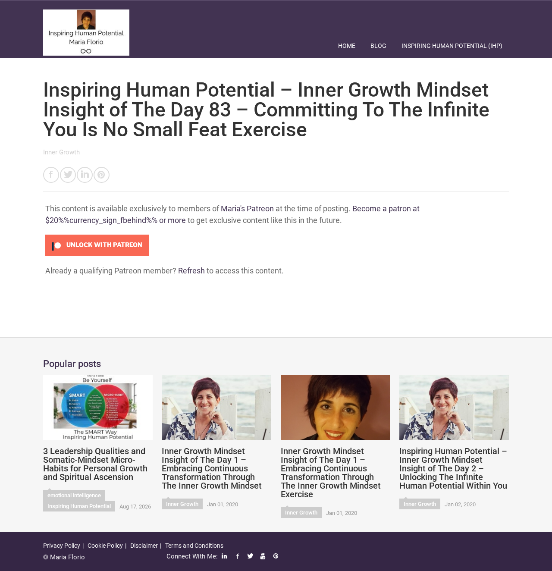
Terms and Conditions (194, 545)
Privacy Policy (61, 545)
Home (346, 45)
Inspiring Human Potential (79, 506)
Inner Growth (61, 152)
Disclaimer (144, 545)
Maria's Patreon (247, 208)
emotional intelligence (74, 495)
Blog (378, 45)
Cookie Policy (105, 545)
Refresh (191, 270)
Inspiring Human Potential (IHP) (451, 45)
